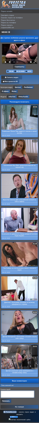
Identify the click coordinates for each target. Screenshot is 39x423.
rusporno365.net (7, 27)
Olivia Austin (23, 97)
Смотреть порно (7, 15)
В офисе (5, 91)
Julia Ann (11, 97)
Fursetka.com (10, 412)
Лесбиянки (28, 87)
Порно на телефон (8, 22)
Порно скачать (7, 25)
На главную (19, 407)
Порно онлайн (6, 11)
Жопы (14, 91)
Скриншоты (19, 67)
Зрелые (18, 87)
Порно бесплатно (8, 20)
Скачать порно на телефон (12, 18)
